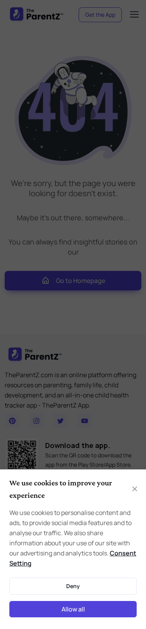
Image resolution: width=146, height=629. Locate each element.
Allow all (73, 609)
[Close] (134, 489)
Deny (73, 586)
